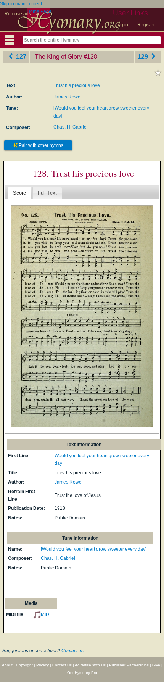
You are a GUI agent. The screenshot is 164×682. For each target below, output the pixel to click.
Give (156, 665)
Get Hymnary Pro (82, 673)
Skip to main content (21, 3)
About (7, 665)
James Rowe (66, 97)
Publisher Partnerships (129, 665)
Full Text (47, 193)
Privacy (42, 665)
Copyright (24, 665)
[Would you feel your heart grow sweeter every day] (93, 549)
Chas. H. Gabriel (70, 127)
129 (144, 56)
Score (19, 193)
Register (146, 24)
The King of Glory (58, 56)
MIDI (45, 614)
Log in (121, 24)
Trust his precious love (76, 85)
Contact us (72, 650)
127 (20, 56)
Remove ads (18, 13)
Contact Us (62, 665)
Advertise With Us (90, 665)
